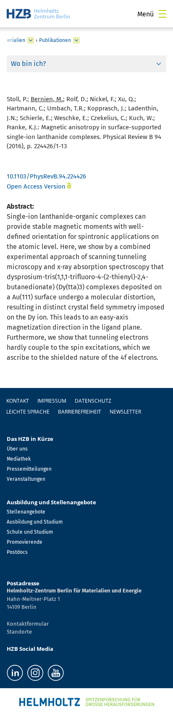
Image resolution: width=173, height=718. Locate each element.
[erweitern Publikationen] (76, 40)
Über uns (17, 449)
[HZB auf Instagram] (35, 673)
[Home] (38, 14)
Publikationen (55, 40)
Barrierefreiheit (79, 411)
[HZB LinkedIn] (15, 673)
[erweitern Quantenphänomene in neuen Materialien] (30, 40)
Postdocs (17, 552)
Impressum (51, 400)
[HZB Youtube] (55, 673)
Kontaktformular (28, 624)
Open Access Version (36, 186)
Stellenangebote (26, 512)
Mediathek (19, 459)
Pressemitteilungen (29, 469)
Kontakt (17, 400)
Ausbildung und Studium (35, 522)
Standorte (19, 632)
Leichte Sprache (28, 411)
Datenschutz (93, 400)
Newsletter (125, 411)
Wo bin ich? (28, 64)
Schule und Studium (30, 532)
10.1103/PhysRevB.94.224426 (46, 176)
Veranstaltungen (26, 479)
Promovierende (24, 542)
